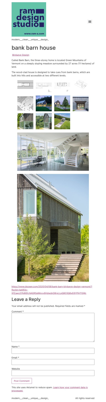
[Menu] (89, 22)
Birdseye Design (20, 55)
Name (15, 346)
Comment (18, 311)
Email (15, 357)
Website (16, 369)
